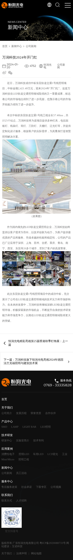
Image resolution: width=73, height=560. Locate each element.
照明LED (24, 454)
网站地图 (36, 553)
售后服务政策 (9, 486)
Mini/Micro (7, 459)
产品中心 (7, 421)
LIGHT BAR (29, 426)
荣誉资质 (36, 413)
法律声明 (21, 553)
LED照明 (45, 426)
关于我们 (7, 407)
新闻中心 (16, 46)
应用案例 (7, 448)
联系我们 (7, 495)
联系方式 (6, 500)
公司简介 (6, 413)
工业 (64, 454)
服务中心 (7, 481)
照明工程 (23, 459)
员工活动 (21, 473)
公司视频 (55, 486)
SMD (4, 426)
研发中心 (6, 440)
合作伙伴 (50, 413)
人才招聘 (21, 500)
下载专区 (41, 486)
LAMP (14, 426)
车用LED (38, 454)
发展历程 (21, 413)
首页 (5, 46)
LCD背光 (52, 454)
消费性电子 (8, 454)
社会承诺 (26, 486)
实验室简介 (22, 440)
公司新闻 (31, 46)
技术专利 (38, 440)
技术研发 (7, 435)
